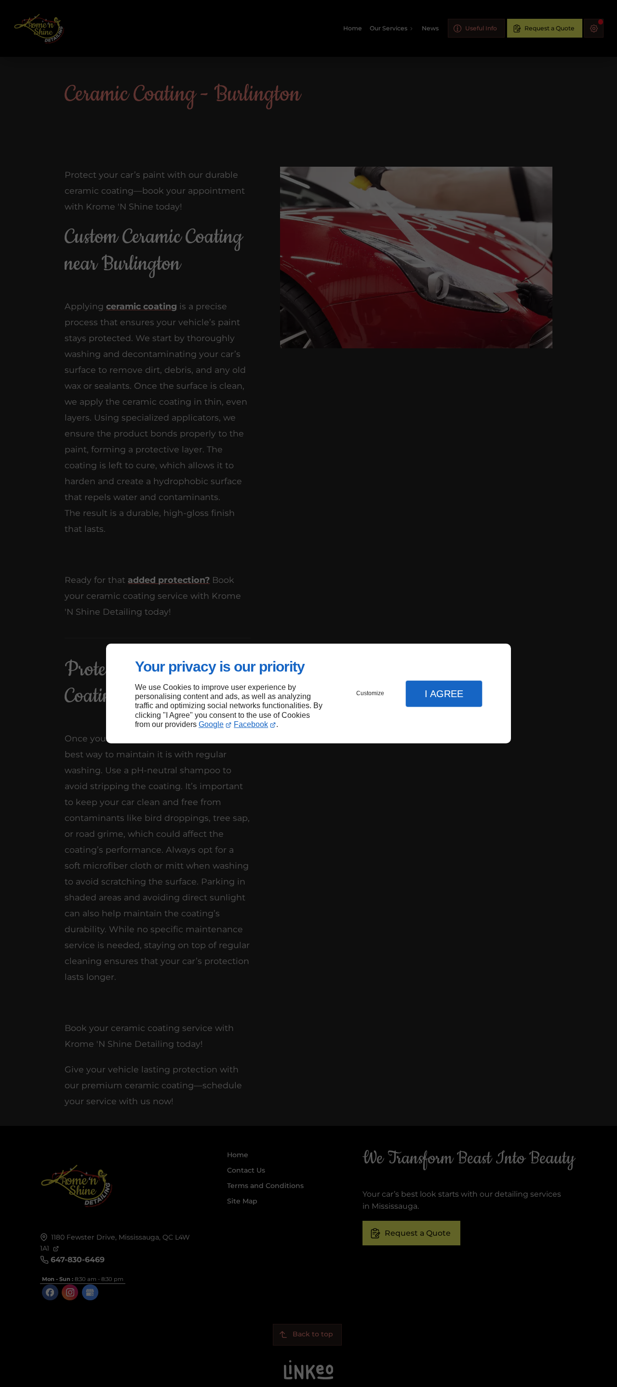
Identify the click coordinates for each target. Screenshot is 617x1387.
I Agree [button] (444, 693)
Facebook (251, 724)
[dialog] (308, 693)
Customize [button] (370, 693)
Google (211, 724)
